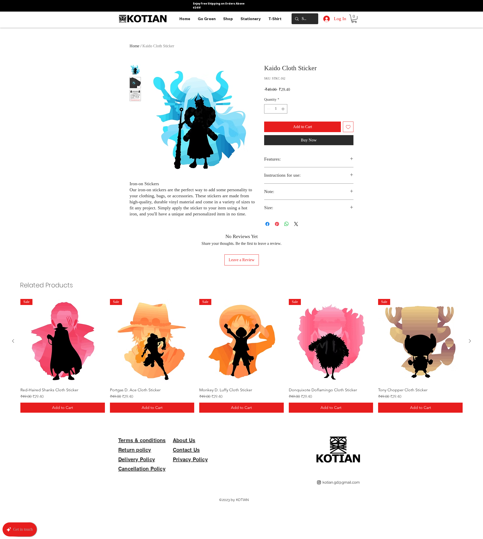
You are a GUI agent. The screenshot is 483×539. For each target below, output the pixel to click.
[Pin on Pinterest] (277, 224)
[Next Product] (470, 341)
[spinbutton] (275, 108)
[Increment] (283, 108)
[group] (241, 356)
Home (134, 46)
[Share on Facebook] (267, 224)
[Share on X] (296, 224)
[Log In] (326, 18)
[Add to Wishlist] (348, 127)
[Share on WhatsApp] (287, 224)
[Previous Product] (13, 341)
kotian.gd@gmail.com (341, 482)
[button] (354, 19)
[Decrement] (268, 108)
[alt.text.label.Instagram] (318, 482)
